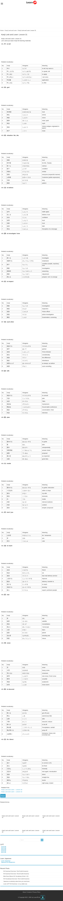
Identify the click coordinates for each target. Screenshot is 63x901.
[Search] (42, 840)
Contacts (29, 892)
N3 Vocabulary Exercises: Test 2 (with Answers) (16, 878)
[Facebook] (31, 894)
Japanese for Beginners (8, 862)
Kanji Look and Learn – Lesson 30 (11, 789)
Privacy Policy (36, 892)
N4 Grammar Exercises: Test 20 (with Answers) (16, 873)
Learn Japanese (5, 861)
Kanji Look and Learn (11, 30)
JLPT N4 (3, 848)
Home (2, 30)
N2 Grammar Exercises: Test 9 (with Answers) (15, 871)
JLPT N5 (3, 846)
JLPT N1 (3, 852)
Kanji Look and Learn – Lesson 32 (11, 792)
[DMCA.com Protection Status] (42, 897)
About (24, 892)
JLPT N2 (3, 851)
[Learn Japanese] (31, 2)
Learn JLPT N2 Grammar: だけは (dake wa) (15, 884)
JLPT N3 (3, 849)
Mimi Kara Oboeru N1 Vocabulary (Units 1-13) (15, 876)
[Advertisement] (31, 16)
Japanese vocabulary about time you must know (16, 881)
